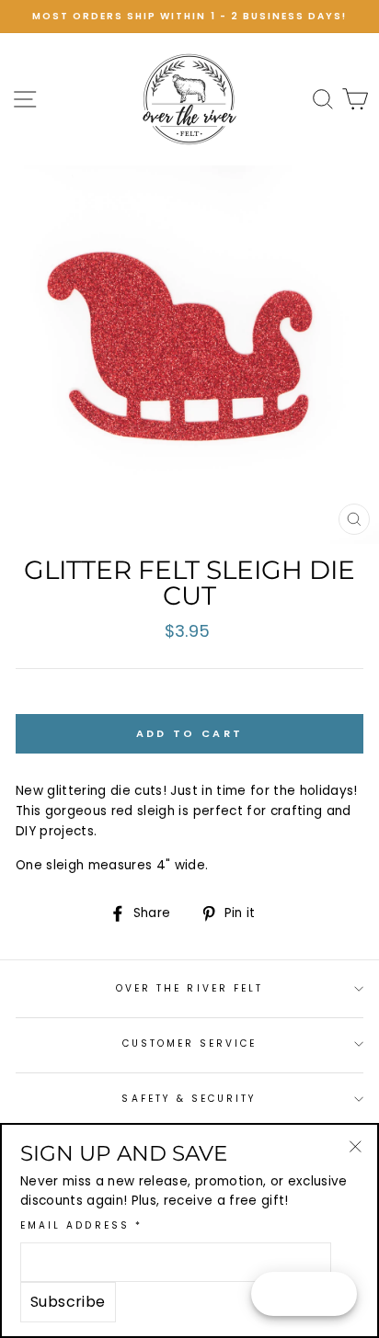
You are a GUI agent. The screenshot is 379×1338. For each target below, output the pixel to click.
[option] (189, 16)
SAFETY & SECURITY (189, 1099)
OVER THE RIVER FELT (189, 988)
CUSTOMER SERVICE (190, 1043)
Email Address (81, 1225)
